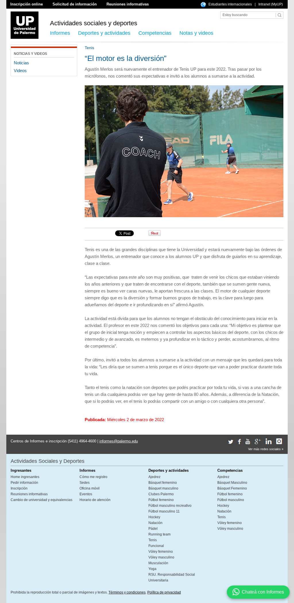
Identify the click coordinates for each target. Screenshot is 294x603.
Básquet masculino (163, 488)
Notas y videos (196, 33)
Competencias (154, 33)
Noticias (21, 62)
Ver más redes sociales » (265, 449)
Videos (20, 70)
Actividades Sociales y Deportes (47, 461)
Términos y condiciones (127, 592)
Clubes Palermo (161, 494)
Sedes (85, 483)
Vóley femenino (160, 552)
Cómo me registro (93, 477)
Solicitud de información (75, 4)
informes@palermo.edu (118, 441)
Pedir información (24, 483)
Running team (159, 534)
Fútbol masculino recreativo (170, 506)
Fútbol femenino (161, 500)
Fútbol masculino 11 (164, 511)
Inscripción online (26, 4)
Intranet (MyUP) (270, 4)
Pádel (153, 529)
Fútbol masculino (230, 500)
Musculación (158, 563)
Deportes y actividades (104, 33)
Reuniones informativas (128, 4)
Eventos (86, 494)
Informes (60, 33)
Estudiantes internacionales (230, 4)
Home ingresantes (25, 477)
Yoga (152, 569)
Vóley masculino (161, 557)
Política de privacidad (164, 592)
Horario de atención (95, 500)
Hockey (154, 517)
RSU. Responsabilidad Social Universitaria (171, 577)
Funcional (156, 546)
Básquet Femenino (232, 488)
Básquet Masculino (232, 483)
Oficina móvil (90, 488)
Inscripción (19, 488)
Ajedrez (154, 477)
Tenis (152, 540)
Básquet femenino (162, 483)
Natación (155, 523)
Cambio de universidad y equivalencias (41, 500)
